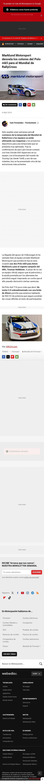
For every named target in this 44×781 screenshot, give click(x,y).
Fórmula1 (16, 352)
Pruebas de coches (30, 630)
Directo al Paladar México (11, 764)
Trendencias (7, 734)
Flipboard (29, 104)
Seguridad (39, 44)
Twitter (24, 104)
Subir (35, 674)
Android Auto (9, 44)
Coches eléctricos (30, 618)
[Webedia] (9, 675)
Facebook (20, 104)
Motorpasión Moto (29, 722)
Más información (34, 778)
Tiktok (9, 597)
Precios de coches (30, 634)
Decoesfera (7, 738)
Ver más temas (9, 654)
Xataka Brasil (7, 757)
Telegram (32, 593)
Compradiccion (8, 741)
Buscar (41, 664)
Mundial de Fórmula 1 (33, 352)
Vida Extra (26, 690)
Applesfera (6, 693)
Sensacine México (29, 757)
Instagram (27, 593)
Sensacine (26, 702)
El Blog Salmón (28, 734)
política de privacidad (31, 577)
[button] (24, 122)
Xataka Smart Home (10, 697)
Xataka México (8, 754)
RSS (37, 593)
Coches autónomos (31, 639)
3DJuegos (26, 686)
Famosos (20, 44)
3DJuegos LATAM (29, 754)
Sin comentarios (11, 105)
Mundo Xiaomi (8, 700)
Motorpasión (27, 718)
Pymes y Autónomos (30, 738)
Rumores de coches (11, 634)
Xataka (5, 686)
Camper (30, 44)
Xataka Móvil (7, 690)
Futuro (5, 646)
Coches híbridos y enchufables (10, 624)
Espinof (25, 706)
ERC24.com (11, 346)
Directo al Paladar (9, 718)
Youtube (22, 593)
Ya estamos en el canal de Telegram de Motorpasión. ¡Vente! (23, 38)
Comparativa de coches (9, 640)
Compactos (27, 623)
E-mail (33, 104)
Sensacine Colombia (30, 761)
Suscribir (37, 572)
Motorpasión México (30, 764)
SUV (4, 630)
